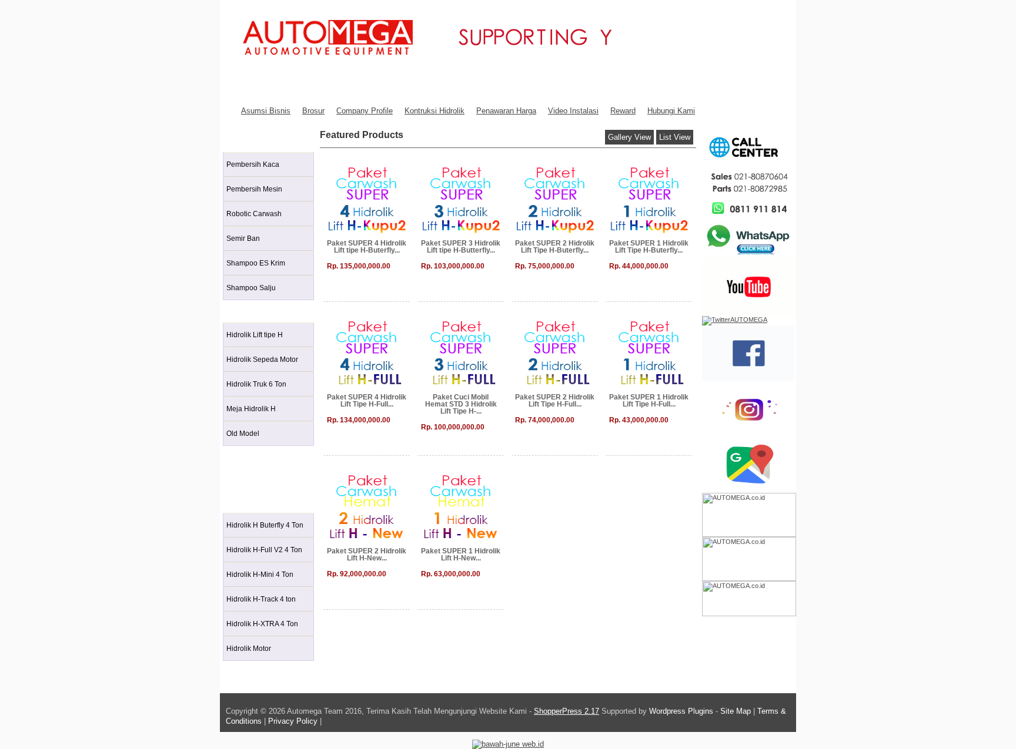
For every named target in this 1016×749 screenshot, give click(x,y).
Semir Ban (243, 238)
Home (239, 84)
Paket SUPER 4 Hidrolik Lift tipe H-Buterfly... (366, 247)
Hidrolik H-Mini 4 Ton (259, 574)
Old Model (242, 433)
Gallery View (629, 137)
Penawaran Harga (506, 110)
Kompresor (247, 478)
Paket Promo (251, 500)
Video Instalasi (573, 110)
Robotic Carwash (254, 214)
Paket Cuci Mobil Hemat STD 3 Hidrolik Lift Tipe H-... (461, 404)
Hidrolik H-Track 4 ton (261, 599)
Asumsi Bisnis (265, 110)
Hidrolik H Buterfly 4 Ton (264, 525)
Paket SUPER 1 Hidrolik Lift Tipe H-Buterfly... (649, 247)
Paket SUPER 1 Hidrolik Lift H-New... (460, 555)
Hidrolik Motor (248, 648)
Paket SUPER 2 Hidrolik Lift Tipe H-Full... (554, 401)
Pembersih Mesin (254, 189)
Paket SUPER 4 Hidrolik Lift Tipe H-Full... (366, 401)
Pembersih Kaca (252, 164)
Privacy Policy (292, 721)
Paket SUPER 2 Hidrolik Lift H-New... (366, 555)
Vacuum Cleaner (257, 671)
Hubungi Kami (671, 110)
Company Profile (364, 110)
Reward (623, 110)
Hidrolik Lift (248, 310)
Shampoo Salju (251, 288)
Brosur (313, 110)
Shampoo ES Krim (255, 263)
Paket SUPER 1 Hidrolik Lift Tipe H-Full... (649, 401)
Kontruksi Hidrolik (434, 110)
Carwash (243, 140)
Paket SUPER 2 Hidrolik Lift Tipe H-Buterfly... (554, 247)
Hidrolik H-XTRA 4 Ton (262, 624)
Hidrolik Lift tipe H (254, 335)
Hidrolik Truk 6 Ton (256, 384)
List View (674, 137)
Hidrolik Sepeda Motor (262, 359)
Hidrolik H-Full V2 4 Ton (264, 550)
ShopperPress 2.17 (566, 711)
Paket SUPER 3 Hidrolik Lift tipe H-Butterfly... (460, 247)
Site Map (735, 711)
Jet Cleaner (248, 456)
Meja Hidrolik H (251, 409)
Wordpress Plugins (682, 711)
